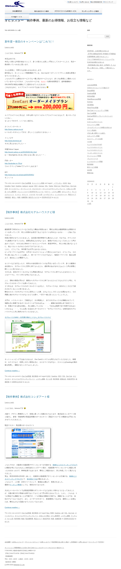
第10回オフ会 (32, 479)
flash (13, 186)
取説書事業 (29, 519)
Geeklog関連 (91, 93)
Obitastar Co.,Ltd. (19, 565)
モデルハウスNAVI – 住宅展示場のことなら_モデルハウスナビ (28, 317)
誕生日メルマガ (33, 197)
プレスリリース (92, 159)
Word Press (65, 186)
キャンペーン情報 (38, 183)
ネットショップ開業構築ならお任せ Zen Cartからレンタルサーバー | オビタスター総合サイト (34, 548)
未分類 (89, 170)
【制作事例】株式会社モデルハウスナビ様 (30, 212)
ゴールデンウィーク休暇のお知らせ (99, 127)
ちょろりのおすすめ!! (94, 144)
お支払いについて (17, 542)
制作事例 (35, 376)
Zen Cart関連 (26, 183)
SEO (35, 186)
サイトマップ (108, 2)
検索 (18, 197)
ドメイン (18, 194)
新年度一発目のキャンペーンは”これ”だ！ (29, 41)
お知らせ (90, 119)
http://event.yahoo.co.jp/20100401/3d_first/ (21, 152)
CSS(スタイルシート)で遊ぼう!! (98, 88)
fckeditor (8, 186)
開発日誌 (90, 173)
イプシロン (57, 183)
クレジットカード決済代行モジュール (30, 192)
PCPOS (90, 102)
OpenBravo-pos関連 (94, 99)
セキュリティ (66, 192)
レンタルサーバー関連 (95, 161)
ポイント (25, 194)
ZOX (6, 189)
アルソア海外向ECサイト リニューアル (100, 59)
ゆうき (56, 197)
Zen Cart (73, 186)
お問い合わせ (84, 2)
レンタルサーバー (61, 194)
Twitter (51, 186)
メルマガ (32, 194)
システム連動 (56, 192)
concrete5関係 (92, 85)
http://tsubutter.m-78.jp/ (13, 163)
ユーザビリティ (48, 194)
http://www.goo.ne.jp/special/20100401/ (19, 175)
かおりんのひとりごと (95, 122)
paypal (31, 186)
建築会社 (63, 379)
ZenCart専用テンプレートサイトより (100, 116)
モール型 (39, 194)
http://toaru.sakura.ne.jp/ (14, 129)
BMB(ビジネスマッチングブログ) (65, 465)
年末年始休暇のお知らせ (95, 62)
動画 (22, 519)
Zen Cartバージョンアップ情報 (97, 110)
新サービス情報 (92, 167)
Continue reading (12, 371)
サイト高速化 (91, 130)
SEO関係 (90, 105)
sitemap (41, 186)
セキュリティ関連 (93, 136)
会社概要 (7, 542)
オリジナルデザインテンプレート (53, 189)
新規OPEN (71, 379)
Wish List (57, 186)
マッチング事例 (15, 485)
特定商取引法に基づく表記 (60, 542)
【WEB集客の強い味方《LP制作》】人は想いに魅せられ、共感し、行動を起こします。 (101, 68)
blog (69, 183)
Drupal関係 (91, 91)
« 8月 (89, 204)
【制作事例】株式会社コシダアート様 (27, 396)
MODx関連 (91, 96)
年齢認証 (8, 197)
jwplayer (25, 186)
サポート (47, 192)
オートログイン (14, 189)
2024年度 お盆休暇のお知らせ (98, 51)
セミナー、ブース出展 (95, 139)
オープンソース (26, 189)
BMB (52, 513)
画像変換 (24, 197)
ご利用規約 (73, 542)
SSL (46, 186)
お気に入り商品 (44, 516)
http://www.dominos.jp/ (13, 141)
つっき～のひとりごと (95, 153)
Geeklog (18, 186)
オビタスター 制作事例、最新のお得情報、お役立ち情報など (48, 20)
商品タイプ (72, 194)
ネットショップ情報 (94, 156)
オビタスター (36, 189)
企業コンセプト (73, 2)
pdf (62, 513)
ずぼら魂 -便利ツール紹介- (96, 133)
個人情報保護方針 (96, 2)
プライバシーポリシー (32, 542)
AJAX (65, 183)
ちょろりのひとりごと (95, 147)
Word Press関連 (92, 108)
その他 (89, 142)
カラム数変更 (11, 192)
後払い (14, 197)
